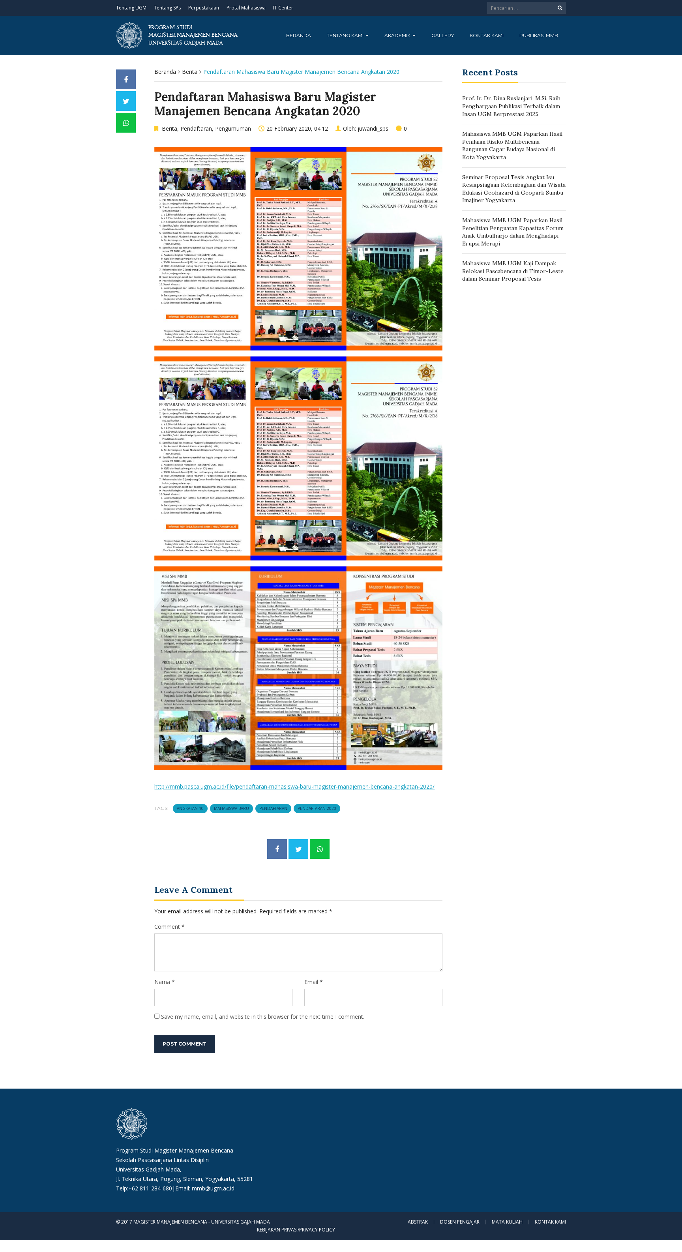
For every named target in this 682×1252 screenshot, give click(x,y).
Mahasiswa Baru (231, 808)
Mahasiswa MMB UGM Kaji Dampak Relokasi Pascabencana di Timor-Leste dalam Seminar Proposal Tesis (513, 271)
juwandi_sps (373, 128)
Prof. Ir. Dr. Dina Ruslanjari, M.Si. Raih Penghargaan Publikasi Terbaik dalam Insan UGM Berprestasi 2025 (511, 106)
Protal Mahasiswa (246, 7)
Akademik (398, 35)
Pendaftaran (196, 128)
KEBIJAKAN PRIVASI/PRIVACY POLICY (296, 1229)
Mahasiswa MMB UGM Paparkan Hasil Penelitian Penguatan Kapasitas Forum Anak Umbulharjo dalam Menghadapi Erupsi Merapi (513, 232)
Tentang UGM (131, 7)
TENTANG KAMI (346, 35)
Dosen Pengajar (460, 1222)
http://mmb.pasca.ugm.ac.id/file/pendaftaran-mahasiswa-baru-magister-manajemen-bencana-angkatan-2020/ (294, 786)
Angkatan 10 (190, 808)
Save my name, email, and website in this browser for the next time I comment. (262, 1016)
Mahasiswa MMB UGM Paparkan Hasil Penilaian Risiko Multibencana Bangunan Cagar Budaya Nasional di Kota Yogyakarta (512, 145)
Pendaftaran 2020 (317, 808)
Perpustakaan (203, 7)
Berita (189, 71)
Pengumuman (233, 128)
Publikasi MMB (538, 35)
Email (311, 982)
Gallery (442, 35)
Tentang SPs (167, 7)
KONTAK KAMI (487, 35)
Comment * (169, 926)
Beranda (165, 71)
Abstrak (418, 1222)
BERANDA (298, 35)
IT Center (283, 7)
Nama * (164, 982)
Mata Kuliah (507, 1222)
